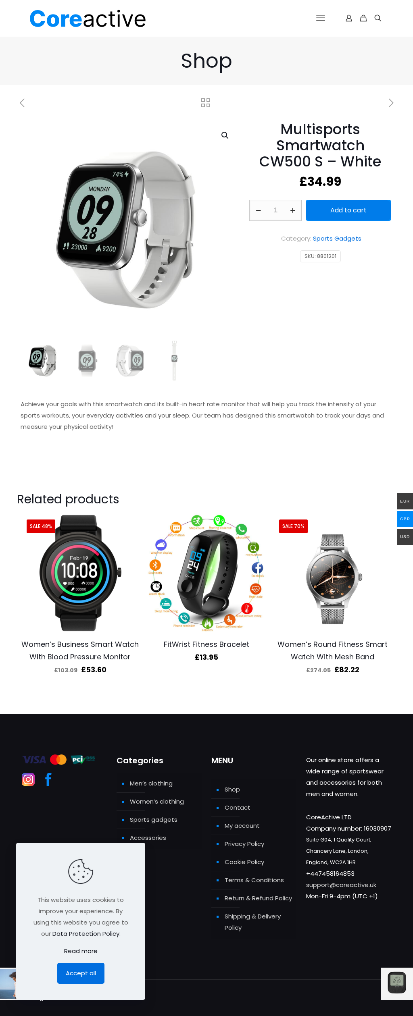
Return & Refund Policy (258, 898)
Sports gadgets (153, 819)
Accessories (148, 837)
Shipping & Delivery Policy (253, 922)
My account (242, 825)
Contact (237, 807)
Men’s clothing (151, 783)
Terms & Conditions (254, 880)
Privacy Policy (244, 843)
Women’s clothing (157, 801)
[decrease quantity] (258, 210)
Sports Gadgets (337, 238)
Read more (81, 951)
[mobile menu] (320, 18)
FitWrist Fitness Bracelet (206, 644)
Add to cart (348, 210)
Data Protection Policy (85, 933)
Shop (232, 789)
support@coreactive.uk (341, 885)
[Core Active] (102, 18)
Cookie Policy (244, 862)
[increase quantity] (293, 210)
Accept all (81, 973)
